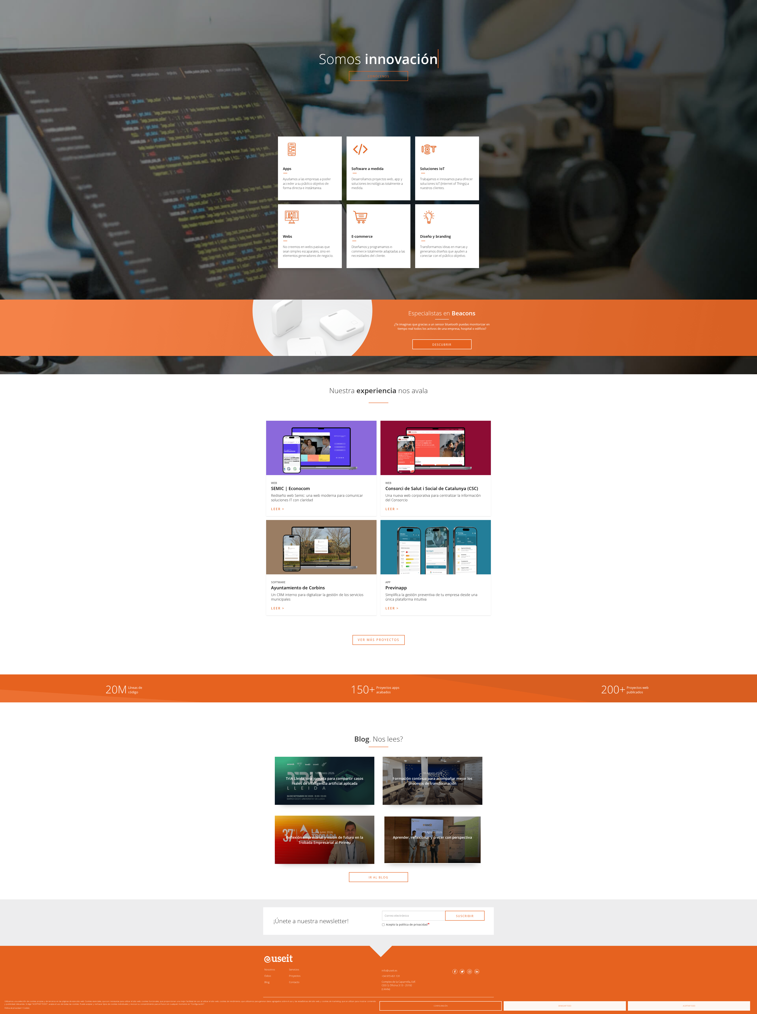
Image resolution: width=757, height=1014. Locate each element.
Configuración (440, 1006)
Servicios (294, 969)
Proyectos (294, 976)
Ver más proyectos (378, 640)
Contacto (294, 982)
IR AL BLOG (378, 877)
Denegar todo (564, 1006)
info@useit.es (389, 970)
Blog (266, 982)
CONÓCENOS (378, 76)
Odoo (267, 976)
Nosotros (269, 969)
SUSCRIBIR (465, 916)
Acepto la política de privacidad (407, 924)
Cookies (26, 1008)
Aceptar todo (689, 1006)
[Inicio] (278, 958)
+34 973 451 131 (391, 976)
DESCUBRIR (441, 344)
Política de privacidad (13, 1008)
